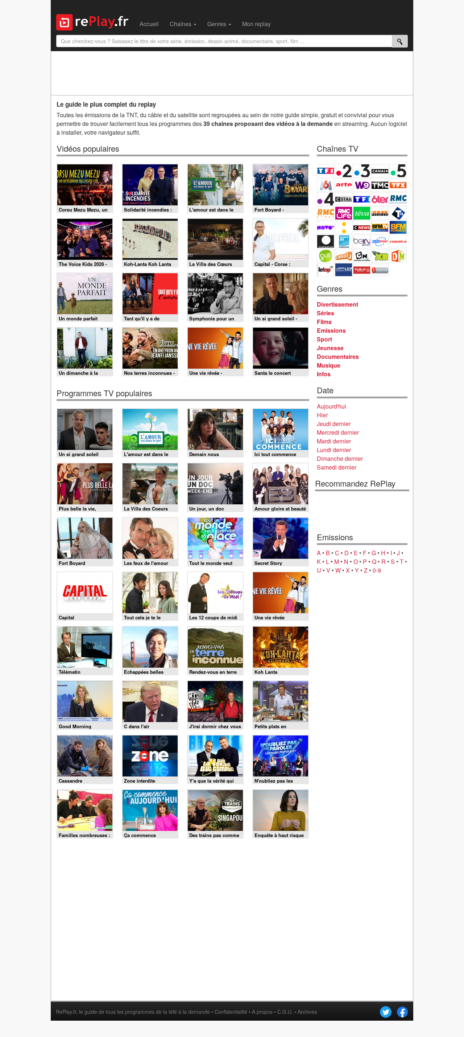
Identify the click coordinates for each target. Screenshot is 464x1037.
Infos (324, 374)
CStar (343, 198)
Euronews (325, 241)
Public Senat (361, 269)
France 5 (398, 170)
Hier (322, 415)
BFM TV (380, 227)
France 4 (325, 199)
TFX (398, 185)
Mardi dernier (334, 441)
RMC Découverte (398, 199)
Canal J (343, 255)
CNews (361, 227)
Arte (343, 185)
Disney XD (380, 255)
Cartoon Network (361, 255)
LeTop (325, 269)
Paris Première (380, 213)
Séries (325, 313)
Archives (307, 1011)
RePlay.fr (66, 1011)
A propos (262, 1011)
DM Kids (398, 255)
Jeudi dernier (334, 423)
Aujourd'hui (331, 406)
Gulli (325, 255)
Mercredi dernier (338, 432)
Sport (324, 339)
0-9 (377, 570)
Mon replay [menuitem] (256, 24)
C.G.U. (285, 1011)
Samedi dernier (336, 467)
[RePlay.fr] (95, 21)
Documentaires (338, 356)
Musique (328, 365)
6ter (380, 199)
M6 (325, 185)
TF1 (325, 170)
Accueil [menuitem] (149, 24)
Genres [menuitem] (217, 24)
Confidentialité (231, 1011)
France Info (343, 227)
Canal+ (380, 170)
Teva (361, 213)
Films (324, 321)
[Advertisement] (232, 73)
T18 (398, 213)
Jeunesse (330, 348)
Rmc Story (325, 213)
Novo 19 (325, 227)
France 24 (343, 241)
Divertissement (337, 304)
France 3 (361, 170)
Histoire (380, 269)
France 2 (343, 170)
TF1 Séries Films (361, 199)
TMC (380, 185)
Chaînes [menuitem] (181, 24)
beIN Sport (361, 241)
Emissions (331, 330)
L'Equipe (398, 241)
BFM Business (398, 227)
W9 (361, 185)
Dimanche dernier (340, 458)
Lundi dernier (334, 450)
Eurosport (380, 241)
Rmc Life (343, 213)
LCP (343, 269)
